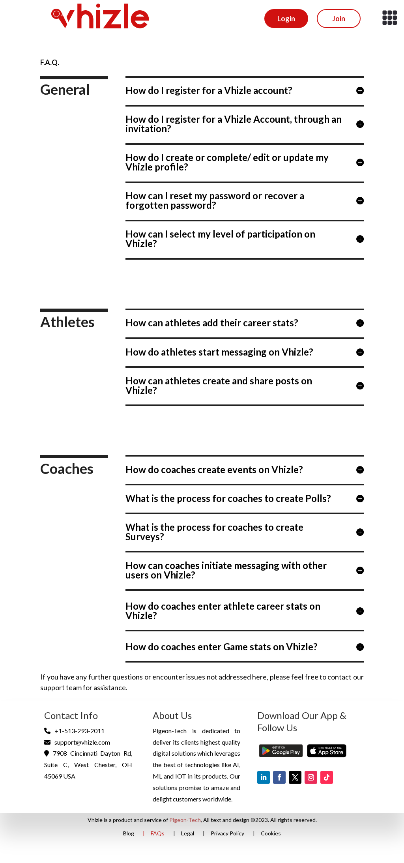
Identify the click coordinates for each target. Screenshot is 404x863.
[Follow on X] (295, 777)
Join (338, 18)
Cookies (271, 834)
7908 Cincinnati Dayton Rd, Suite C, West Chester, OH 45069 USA (88, 764)
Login (286, 18)
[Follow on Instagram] (311, 777)
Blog (128, 834)
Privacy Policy (227, 834)
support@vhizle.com (82, 742)
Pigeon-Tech (185, 819)
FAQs (158, 834)
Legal (187, 834)
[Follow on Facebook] (279, 777)
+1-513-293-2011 (79, 730)
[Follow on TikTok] (326, 777)
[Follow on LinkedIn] (263, 777)
